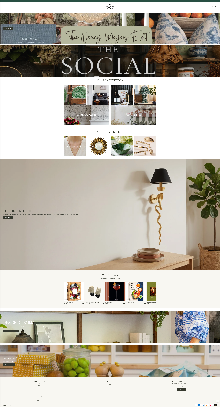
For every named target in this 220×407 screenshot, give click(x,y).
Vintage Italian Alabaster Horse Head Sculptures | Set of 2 (92, 303)
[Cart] (215, 6)
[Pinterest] (113, 384)
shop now (8, 28)
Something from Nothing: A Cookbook (154, 302)
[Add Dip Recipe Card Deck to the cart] (145, 303)
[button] (65, 293)
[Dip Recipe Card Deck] (136, 291)
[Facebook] (107, 384)
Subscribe (181, 389)
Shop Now (8, 61)
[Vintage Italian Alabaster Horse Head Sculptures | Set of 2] (94, 291)
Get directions (9, 364)
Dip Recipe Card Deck (130, 302)
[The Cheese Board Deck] (74, 291)
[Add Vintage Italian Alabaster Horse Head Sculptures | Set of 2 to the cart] (103, 303)
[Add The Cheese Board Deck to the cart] (83, 303)
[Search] (210, 6)
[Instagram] (110, 384)
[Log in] (213, 6)
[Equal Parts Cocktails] (115, 291)
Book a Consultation (11, 330)
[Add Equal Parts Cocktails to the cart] (124, 303)
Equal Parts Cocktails (109, 302)
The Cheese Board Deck (68, 302)
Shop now (8, 217)
